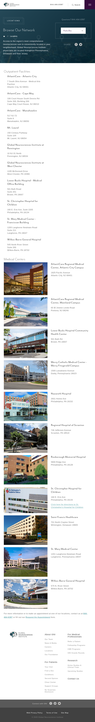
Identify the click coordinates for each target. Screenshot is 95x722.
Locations (13, 36)
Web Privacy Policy (35, 713)
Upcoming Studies (75, 671)
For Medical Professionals (75, 635)
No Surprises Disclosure (50, 691)
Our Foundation (51, 654)
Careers (48, 647)
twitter (80, 44)
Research (73, 660)
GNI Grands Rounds (76, 653)
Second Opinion (51, 678)
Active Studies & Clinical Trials (74, 666)
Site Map (64, 713)
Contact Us (73, 679)
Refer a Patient (74, 641)
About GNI (50, 634)
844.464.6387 (56, 4)
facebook (76, 44)
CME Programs (74, 649)
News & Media (51, 643)
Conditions (49, 674)
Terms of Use (51, 713)
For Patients (51, 662)
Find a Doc (67, 31)
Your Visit (49, 667)
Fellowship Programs (76, 645)
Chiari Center (50, 682)
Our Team (49, 639)
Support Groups (51, 686)
